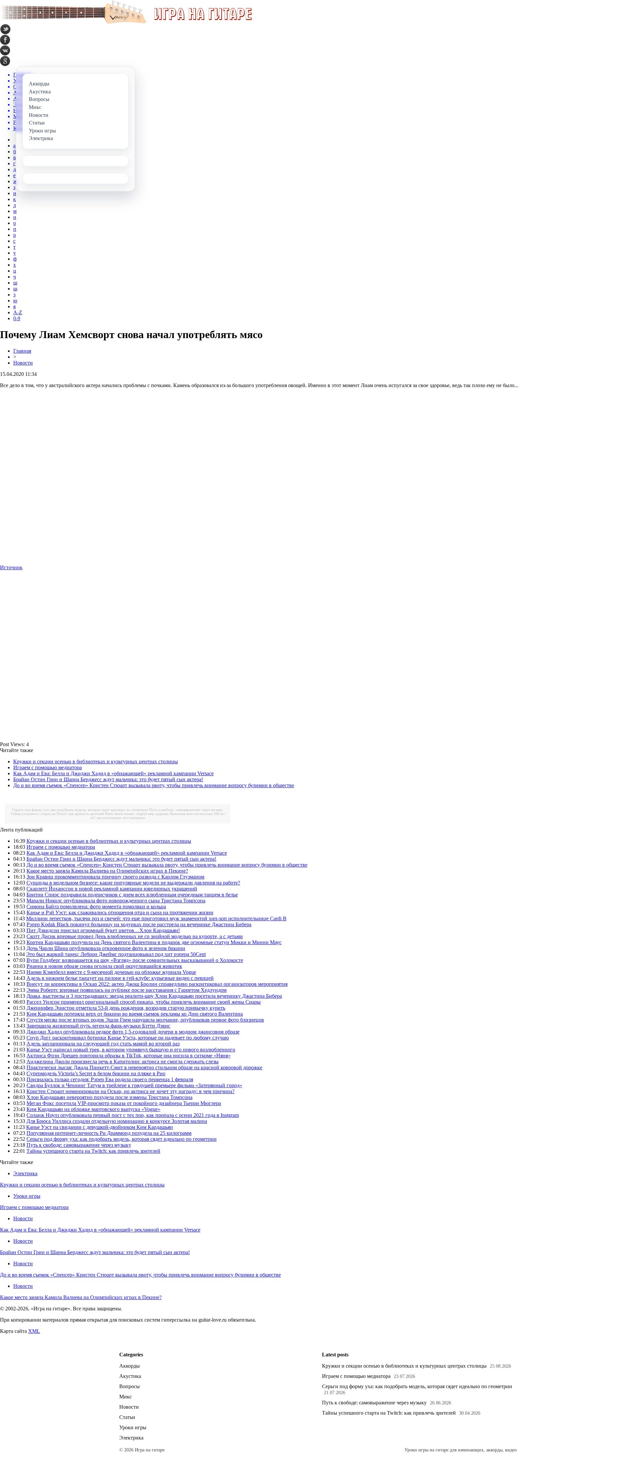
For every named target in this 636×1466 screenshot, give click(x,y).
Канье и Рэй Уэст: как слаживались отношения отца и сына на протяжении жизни (119, 912)
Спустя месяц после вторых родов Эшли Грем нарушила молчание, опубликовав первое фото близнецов (145, 1020)
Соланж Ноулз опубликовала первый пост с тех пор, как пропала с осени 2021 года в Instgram (132, 1115)
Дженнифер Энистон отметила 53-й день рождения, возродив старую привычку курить (125, 1008)
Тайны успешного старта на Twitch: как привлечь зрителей (57, 814)
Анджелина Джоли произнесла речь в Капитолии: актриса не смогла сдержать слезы (122, 1061)
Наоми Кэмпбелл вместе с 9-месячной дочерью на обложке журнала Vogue (111, 972)
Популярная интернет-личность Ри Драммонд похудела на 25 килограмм (108, 1133)
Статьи (127, 1417)
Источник (11, 567)
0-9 (16, 318)
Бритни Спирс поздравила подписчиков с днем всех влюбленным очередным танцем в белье (132, 894)
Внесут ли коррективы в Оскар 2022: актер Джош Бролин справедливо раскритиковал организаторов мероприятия (157, 984)
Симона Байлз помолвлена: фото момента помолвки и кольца (96, 906)
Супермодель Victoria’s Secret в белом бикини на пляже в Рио (95, 1073)
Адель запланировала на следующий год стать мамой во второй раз (103, 1043)
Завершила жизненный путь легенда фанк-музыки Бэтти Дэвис (98, 1026)
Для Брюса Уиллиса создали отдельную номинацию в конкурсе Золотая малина (116, 1121)
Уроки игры (26, 1196)
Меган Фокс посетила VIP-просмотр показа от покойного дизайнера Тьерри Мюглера (123, 1103)
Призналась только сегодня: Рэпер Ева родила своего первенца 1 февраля (109, 1079)
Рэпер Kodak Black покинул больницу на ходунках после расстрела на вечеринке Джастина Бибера (138, 924)
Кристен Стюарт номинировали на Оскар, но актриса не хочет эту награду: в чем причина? (130, 1091)
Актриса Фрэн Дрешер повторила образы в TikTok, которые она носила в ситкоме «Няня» (128, 1055)
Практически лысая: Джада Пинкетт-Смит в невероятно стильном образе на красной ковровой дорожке (144, 1067)
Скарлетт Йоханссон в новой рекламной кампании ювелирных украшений (111, 888)
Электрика (25, 1173)
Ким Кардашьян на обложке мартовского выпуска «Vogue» (93, 1109)
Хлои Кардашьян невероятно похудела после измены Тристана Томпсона (109, 1097)
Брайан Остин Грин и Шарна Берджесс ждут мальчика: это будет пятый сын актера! (108, 779)
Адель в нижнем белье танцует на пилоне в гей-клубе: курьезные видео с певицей (120, 978)
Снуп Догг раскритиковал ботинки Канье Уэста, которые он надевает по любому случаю (127, 1037)
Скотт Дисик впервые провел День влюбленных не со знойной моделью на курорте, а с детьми (134, 936)
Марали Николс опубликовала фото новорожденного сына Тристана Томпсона (115, 900)
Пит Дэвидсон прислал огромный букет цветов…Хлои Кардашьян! (103, 930)
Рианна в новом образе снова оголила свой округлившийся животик (104, 966)
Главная (22, 351)
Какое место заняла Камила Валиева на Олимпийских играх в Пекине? (107, 871)
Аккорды (129, 1366)
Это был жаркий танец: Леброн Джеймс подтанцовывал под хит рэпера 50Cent (116, 954)
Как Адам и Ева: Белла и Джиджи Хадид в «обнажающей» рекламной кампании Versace (113, 773)
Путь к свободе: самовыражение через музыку (186, 810)
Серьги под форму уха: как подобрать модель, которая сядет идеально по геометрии (80, 810)
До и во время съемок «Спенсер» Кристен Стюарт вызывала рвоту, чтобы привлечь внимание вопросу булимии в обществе (153, 785)
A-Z (17, 312)
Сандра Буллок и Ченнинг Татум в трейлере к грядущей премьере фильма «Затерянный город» (134, 1085)
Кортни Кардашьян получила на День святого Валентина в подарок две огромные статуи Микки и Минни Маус (154, 942)
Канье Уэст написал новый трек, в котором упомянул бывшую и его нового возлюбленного (130, 1049)
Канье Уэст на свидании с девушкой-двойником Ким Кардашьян (99, 1127)
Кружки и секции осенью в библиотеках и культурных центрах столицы (95, 761)
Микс (125, 1396)
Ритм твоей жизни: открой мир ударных (137, 814)
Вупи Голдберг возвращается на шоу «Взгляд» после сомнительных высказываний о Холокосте (134, 960)
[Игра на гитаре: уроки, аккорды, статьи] (126, 22)
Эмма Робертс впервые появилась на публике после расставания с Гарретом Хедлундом (126, 990)
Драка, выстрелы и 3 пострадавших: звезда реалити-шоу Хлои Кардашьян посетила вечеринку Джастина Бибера (154, 996)
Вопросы (129, 1386)
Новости (23, 363)
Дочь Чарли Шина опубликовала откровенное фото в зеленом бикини (105, 948)
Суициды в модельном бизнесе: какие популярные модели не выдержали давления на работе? (133, 882)
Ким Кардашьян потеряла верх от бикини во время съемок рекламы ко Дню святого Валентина (134, 1014)
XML (34, 1331)
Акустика (130, 1376)
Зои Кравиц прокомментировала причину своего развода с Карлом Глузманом (115, 877)
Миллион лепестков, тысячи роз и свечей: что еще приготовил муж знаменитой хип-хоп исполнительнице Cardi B (156, 918)
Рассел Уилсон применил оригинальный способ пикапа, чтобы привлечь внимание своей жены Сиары (143, 1002)
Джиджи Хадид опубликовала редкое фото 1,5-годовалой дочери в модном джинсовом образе (132, 1032)
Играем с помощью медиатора (47, 767)
